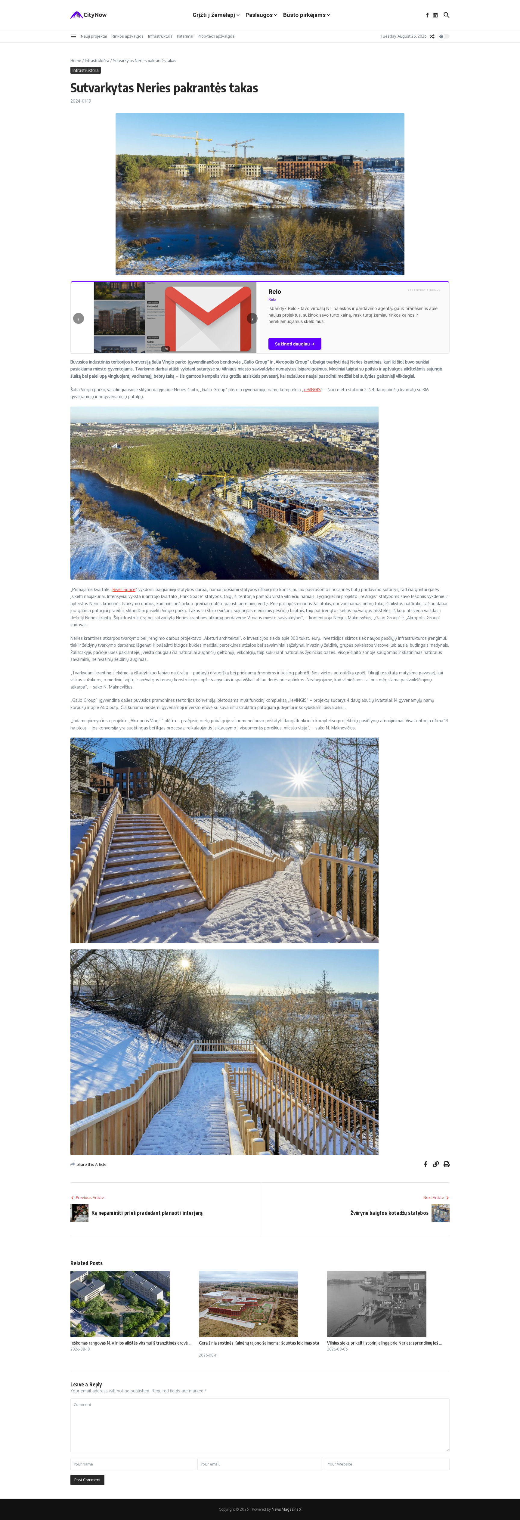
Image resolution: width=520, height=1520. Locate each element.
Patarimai (185, 36)
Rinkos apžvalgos (127, 36)
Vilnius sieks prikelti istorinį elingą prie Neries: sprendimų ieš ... (384, 1342)
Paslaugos (259, 14)
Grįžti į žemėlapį (214, 14)
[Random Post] (432, 36)
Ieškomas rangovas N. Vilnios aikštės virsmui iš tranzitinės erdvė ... (130, 1342)
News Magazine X (286, 1509)
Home (75, 60)
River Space (124, 589)
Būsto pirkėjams (304, 14)
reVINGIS (312, 389)
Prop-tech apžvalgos (216, 36)
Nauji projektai (94, 36)
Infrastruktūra (160, 36)
